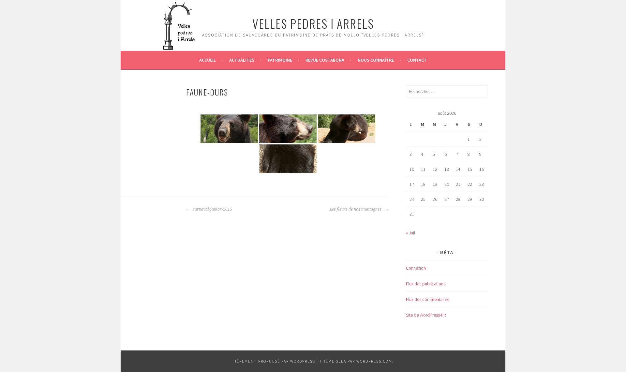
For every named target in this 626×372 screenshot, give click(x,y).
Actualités (241, 60)
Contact (417, 60)
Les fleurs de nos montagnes (356, 209)
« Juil (410, 233)
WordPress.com (374, 361)
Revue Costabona (325, 60)
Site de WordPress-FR (426, 315)
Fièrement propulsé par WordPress (273, 361)
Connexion (416, 268)
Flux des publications (425, 284)
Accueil (207, 60)
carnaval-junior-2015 (212, 209)
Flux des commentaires (427, 299)
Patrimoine (280, 60)
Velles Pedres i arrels (313, 23)
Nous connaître (376, 60)
